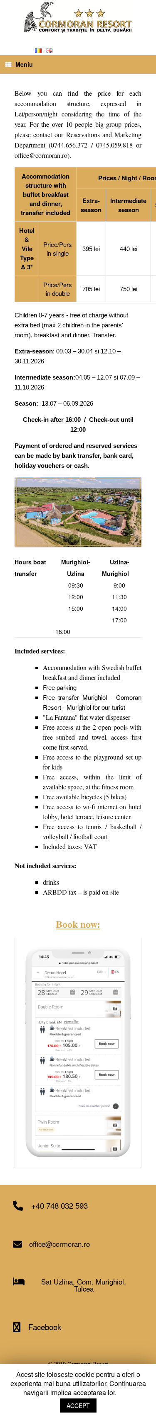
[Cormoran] (78, 17)
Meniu (24, 64)
